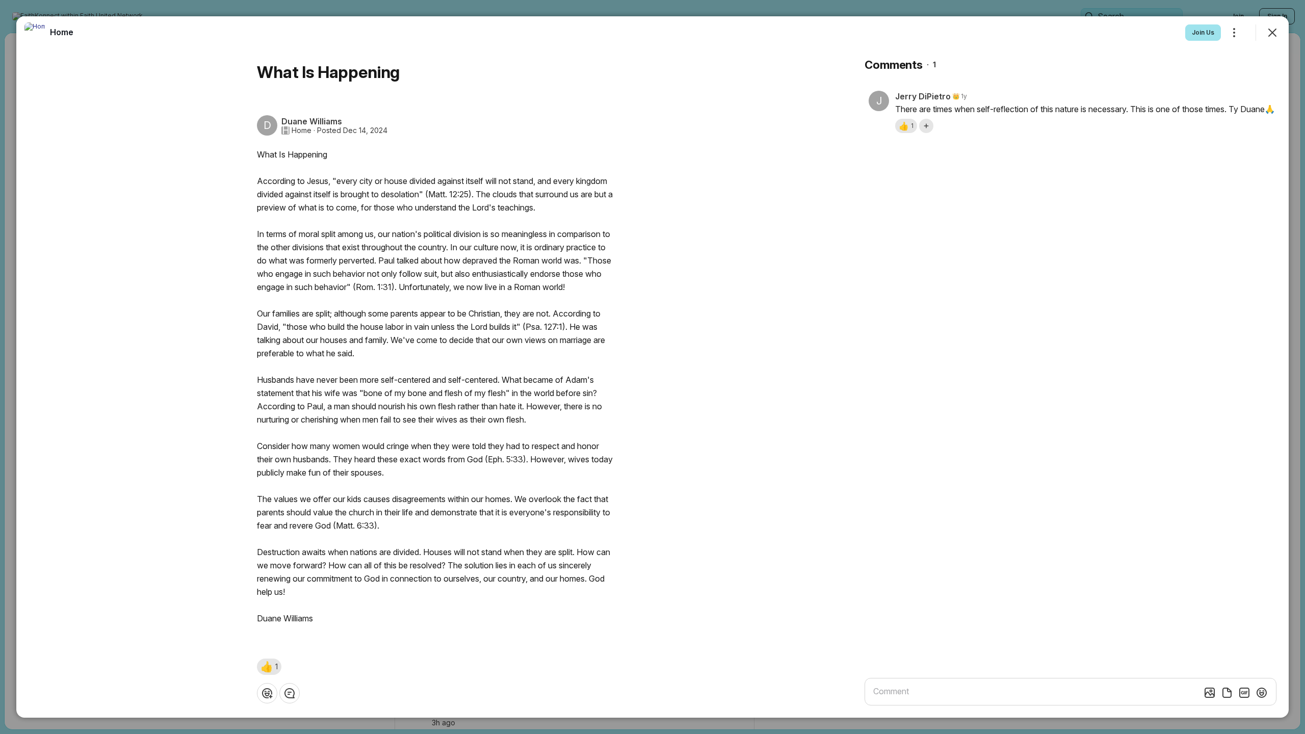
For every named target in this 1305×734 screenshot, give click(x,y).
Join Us (1203, 32)
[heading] (61, 32)
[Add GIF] (1244, 693)
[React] (267, 693)
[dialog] (652, 367)
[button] (269, 667)
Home (301, 130)
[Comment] (289, 693)
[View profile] (34, 32)
